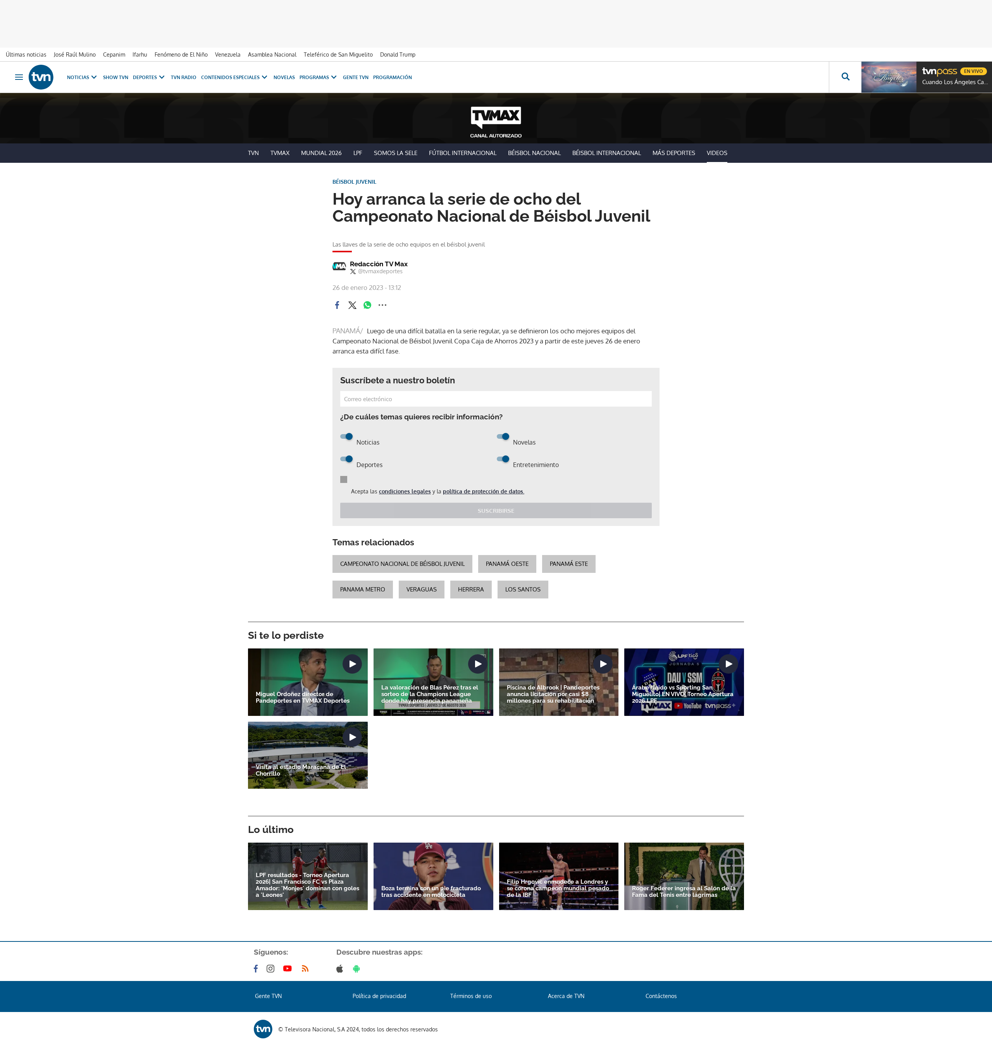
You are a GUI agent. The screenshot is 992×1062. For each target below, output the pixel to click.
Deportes (145, 77)
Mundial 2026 (321, 153)
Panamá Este (569, 563)
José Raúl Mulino (75, 54)
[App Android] (358, 968)
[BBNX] (263, 1029)
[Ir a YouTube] (289, 968)
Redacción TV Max (379, 264)
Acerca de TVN (566, 996)
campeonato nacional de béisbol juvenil (402, 563)
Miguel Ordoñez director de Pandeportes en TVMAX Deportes (303, 697)
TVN (253, 153)
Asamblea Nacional (272, 54)
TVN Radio (183, 77)
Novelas (284, 77)
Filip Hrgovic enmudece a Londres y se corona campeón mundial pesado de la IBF (558, 888)
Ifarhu (140, 54)
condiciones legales (405, 491)
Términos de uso (471, 996)
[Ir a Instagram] (272, 968)
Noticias (78, 77)
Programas (314, 77)
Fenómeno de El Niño (181, 54)
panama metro (362, 589)
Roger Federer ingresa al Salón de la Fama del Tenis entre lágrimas (684, 891)
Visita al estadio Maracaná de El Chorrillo (301, 770)
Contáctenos (661, 996)
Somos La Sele (395, 153)
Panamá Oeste (507, 563)
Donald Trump (397, 54)
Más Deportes (674, 153)
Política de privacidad (379, 996)
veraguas (421, 589)
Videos (717, 153)
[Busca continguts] (845, 77)
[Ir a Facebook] (257, 968)
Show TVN (115, 77)
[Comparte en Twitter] (352, 305)
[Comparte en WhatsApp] (367, 305)
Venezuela (228, 54)
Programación (392, 77)
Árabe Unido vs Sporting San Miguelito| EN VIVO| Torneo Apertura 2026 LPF (683, 694)
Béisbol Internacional (606, 153)
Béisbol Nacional (534, 153)
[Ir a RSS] (307, 968)
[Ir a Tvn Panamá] (41, 77)
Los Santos (523, 589)
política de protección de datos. (483, 491)
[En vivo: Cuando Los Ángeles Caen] (888, 77)
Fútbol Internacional (462, 153)
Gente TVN (356, 77)
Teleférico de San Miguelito (338, 54)
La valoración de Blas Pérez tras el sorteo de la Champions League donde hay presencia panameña (429, 694)
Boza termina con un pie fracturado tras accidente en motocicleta (431, 891)
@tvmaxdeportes (380, 271)
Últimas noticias (26, 54)
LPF (357, 153)
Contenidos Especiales (230, 77)
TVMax (279, 153)
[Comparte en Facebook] (337, 305)
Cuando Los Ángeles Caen (955, 82)
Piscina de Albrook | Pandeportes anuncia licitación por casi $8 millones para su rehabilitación (553, 694)
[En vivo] (928, 68)
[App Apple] (341, 968)
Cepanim (114, 54)
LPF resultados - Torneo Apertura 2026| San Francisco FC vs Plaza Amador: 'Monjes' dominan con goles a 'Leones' (307, 885)
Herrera (471, 589)
